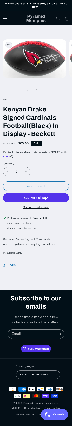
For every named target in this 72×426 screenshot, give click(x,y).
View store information (22, 228)
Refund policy (32, 408)
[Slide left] (27, 89)
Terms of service (24, 414)
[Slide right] (45, 89)
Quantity (8, 163)
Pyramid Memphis (33, 403)
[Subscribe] (59, 334)
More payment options (36, 207)
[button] (5, 18)
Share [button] (12, 265)
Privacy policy (52, 408)
